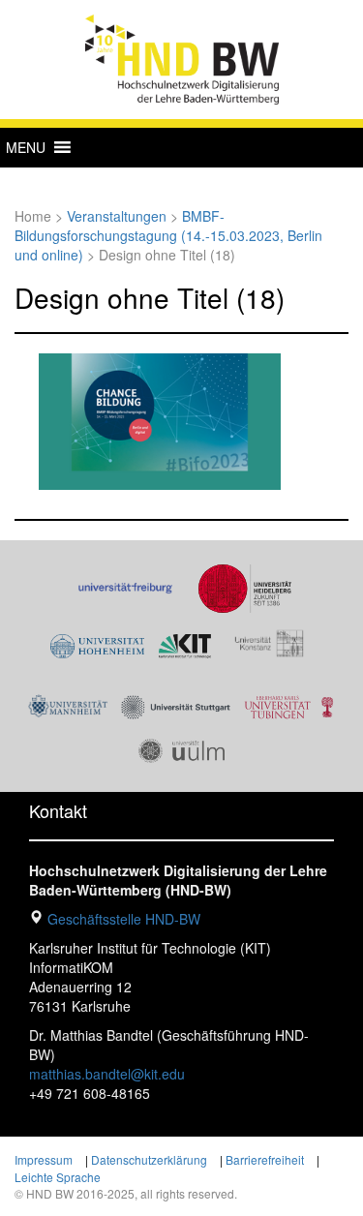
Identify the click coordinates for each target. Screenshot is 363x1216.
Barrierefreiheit (265, 1159)
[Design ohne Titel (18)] (160, 419)
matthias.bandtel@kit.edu (107, 1073)
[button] (25, 147)
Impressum (44, 1159)
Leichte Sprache (58, 1177)
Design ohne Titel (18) (150, 297)
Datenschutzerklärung (149, 1159)
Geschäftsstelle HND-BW (123, 918)
